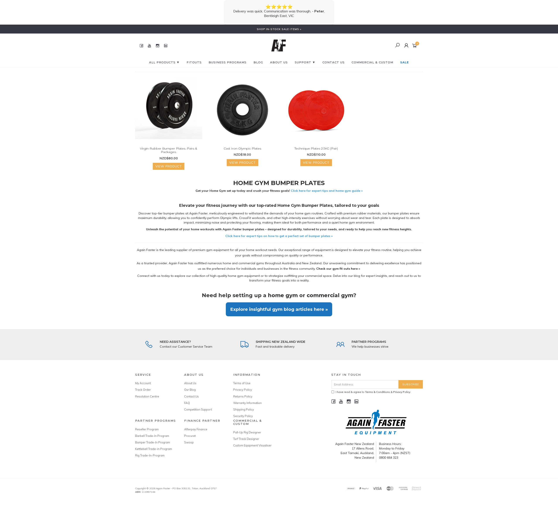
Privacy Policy (242, 385)
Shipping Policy (243, 405)
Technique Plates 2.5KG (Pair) (316, 144)
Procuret (190, 431)
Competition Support (198, 405)
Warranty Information (247, 398)
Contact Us (191, 392)
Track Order (143, 385)
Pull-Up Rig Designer (247, 427)
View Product (168, 162)
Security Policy (243, 411)
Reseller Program (147, 424)
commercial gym (330, 291)
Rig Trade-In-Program (150, 451)
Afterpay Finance (195, 424)
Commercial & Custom (372, 57)
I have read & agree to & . (373, 387)
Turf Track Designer (246, 434)
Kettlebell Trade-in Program (153, 444)
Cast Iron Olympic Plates (242, 144)
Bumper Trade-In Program (152, 437)
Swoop (189, 437)
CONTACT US (333, 57)
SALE (404, 57)
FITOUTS (194, 57)
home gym (283, 291)
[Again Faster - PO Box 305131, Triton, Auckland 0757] (278, 41)
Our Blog (190, 385)
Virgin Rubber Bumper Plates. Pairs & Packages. (168, 146)
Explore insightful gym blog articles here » (279, 304)
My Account (143, 378)
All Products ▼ (164, 57)
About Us (279, 57)
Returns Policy (242, 392)
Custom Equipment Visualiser (252, 441)
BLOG (258, 57)
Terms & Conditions (377, 387)
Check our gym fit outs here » (338, 264)
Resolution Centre (147, 392)
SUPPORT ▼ (305, 57)
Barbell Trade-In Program (152, 431)
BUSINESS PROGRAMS (228, 57)
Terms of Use (241, 378)
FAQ (187, 398)
